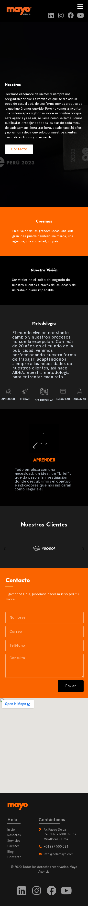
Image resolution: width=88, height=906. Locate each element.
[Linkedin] (51, 15)
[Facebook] (70, 15)
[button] (19, 149)
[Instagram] (61, 15)
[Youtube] (80, 15)
